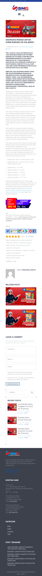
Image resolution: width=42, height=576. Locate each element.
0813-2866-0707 (13, 512)
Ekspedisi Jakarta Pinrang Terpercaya (20, 551)
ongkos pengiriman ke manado (15, 255)
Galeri (9, 529)
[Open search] (23, 15)
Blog (14, 261)
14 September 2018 (12, 47)
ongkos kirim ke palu (29, 250)
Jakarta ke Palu (28, 188)
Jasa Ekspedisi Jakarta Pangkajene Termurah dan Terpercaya (25, 406)
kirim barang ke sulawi (23, 245)
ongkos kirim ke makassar (14, 250)
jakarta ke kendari (26, 240)
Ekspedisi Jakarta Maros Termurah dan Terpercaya (21, 559)
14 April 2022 (21, 411)
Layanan (10, 532)
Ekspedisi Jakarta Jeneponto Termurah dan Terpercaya (25, 431)
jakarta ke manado (25, 243)
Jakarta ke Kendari (10, 190)
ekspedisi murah (15, 240)
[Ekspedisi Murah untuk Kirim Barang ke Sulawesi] (21, 28)
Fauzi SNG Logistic (27, 47)
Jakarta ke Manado (21, 190)
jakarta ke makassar (12, 243)
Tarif (8, 534)
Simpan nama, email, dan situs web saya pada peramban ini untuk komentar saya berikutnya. (20, 373)
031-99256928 (13, 501)
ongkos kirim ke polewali (13, 253)
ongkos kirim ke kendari (13, 248)
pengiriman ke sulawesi (13, 258)
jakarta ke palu (10, 245)
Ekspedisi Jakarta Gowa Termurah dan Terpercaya (21, 564)
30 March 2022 (22, 436)
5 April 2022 (21, 422)
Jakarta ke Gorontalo (19, 192)
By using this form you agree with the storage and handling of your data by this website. (21, 378)
